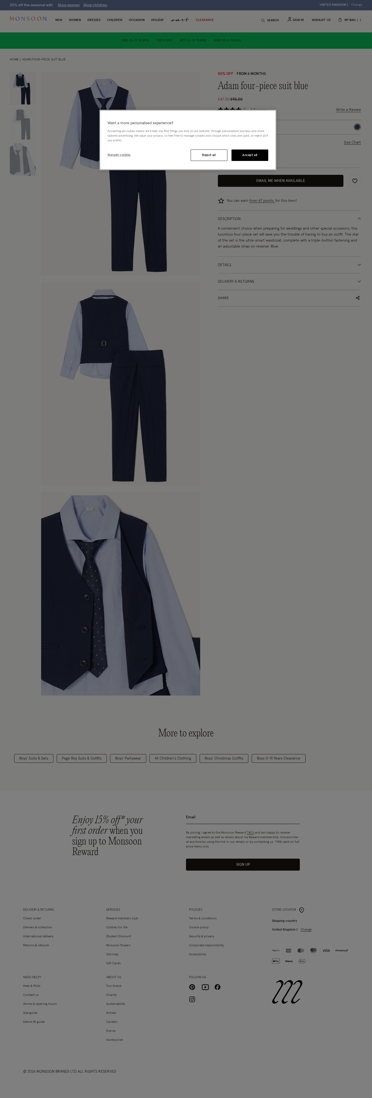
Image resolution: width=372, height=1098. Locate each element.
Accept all (249, 155)
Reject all (209, 155)
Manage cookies (119, 154)
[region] (187, 140)
